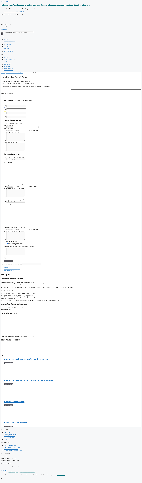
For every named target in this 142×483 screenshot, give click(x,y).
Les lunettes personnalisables (14, 73)
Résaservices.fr (61, 475)
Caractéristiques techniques (12, 269)
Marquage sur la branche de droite (14, 157)
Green (5, 43)
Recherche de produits (7, 32)
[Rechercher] (2, 34)
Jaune (5, 111)
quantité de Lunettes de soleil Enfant (11, 264)
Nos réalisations (8, 50)
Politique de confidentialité (27, 472)
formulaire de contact (56, 86)
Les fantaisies (7, 44)
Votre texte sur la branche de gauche (14, 231)
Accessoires (7, 46)
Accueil (6, 39)
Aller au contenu (5, 1)
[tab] (72, 267)
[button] (71, 55)
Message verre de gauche (11, 132)
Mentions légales (13, 472)
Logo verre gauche (9, 125)
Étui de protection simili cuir (12, 241)
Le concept (7, 48)
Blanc (5, 104)
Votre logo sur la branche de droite (14, 185)
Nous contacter (8, 52)
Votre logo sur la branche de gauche (14, 228)
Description (7, 267)
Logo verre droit (8, 129)
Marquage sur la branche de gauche (14, 200)
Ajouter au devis (8, 261)
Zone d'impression (9, 271)
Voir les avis (4, 29)
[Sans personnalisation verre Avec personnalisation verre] (14, 123)
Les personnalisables (9, 41)
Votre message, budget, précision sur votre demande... (19, 247)
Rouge (5, 115)
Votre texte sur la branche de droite (14, 188)
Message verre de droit (10, 142)
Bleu (5, 107)
